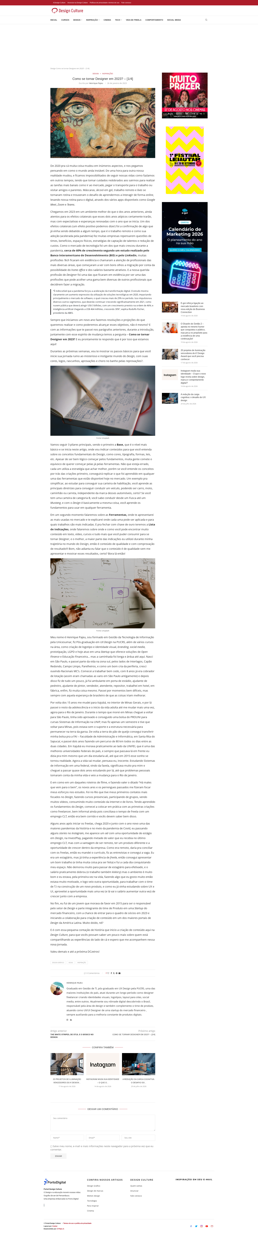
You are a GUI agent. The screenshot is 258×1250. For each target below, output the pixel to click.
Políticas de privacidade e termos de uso (104, 3)
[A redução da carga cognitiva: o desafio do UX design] (138, 1064)
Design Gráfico (58, 962)
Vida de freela (133, 20)
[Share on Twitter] (114, 973)
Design (76, 20)
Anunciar (134, 1191)
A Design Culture (59, 3)
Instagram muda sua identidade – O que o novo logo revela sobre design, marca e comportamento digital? (193, 377)
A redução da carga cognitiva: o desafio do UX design (193, 397)
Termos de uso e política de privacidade (77, 1223)
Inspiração (92, 20)
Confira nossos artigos (105, 1180)
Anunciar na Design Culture (77, 3)
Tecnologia (92, 1201)
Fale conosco (126, 3)
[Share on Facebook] (111, 973)
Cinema (107, 20)
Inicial (53, 20)
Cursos (65, 20)
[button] (103, 1092)
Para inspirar (93, 1206)
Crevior (54, 1226)
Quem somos (136, 1186)
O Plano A (60, 1229)
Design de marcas (95, 1191)
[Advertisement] (129, 44)
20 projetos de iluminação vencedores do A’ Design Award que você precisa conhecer (193, 354)
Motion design (93, 1196)
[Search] (206, 20)
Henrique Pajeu (96, 83)
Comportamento (154, 20)
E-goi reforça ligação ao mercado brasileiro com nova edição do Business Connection (193, 307)
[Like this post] (108, 973)
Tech (117, 20)
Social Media (174, 20)
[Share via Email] (119, 973)
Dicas (71, 962)
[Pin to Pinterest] (116, 973)
